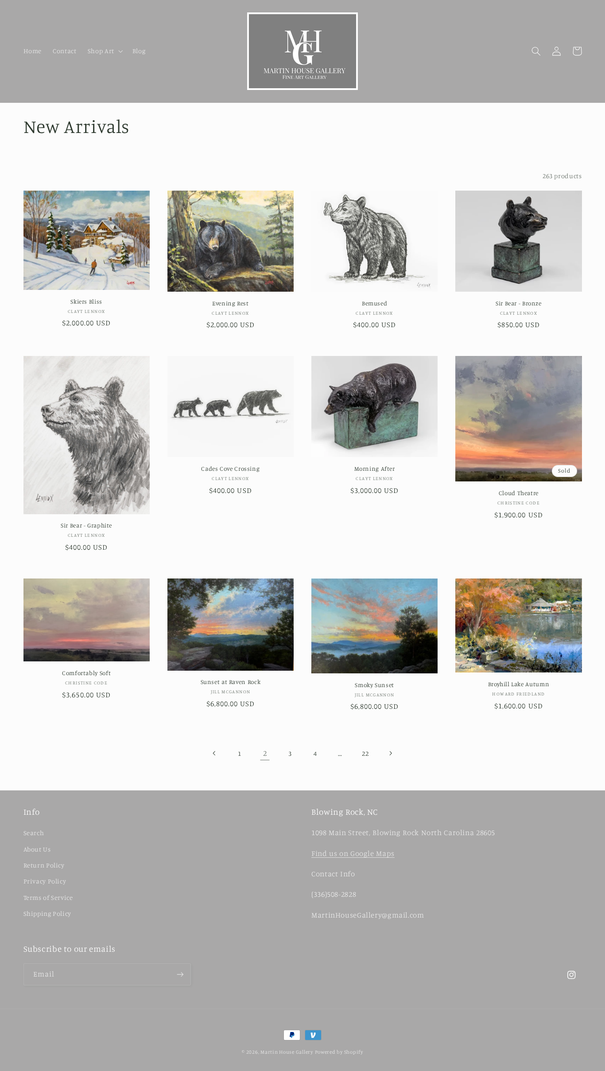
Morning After (374, 468)
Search (33, 832)
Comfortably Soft (86, 672)
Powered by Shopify (339, 1052)
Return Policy (44, 865)
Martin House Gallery (286, 1052)
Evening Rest (230, 303)
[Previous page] (215, 753)
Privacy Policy (44, 881)
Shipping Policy (47, 913)
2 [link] (265, 753)
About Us (37, 849)
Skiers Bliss (86, 301)
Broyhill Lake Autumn (519, 684)
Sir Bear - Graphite (86, 525)
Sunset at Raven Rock (231, 681)
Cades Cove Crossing (230, 468)
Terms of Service (48, 897)
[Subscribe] (180, 974)
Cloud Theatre (519, 492)
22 (365, 753)
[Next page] (390, 753)
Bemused (374, 303)
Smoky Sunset (374, 684)
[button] (104, 51)
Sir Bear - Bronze (519, 303)
